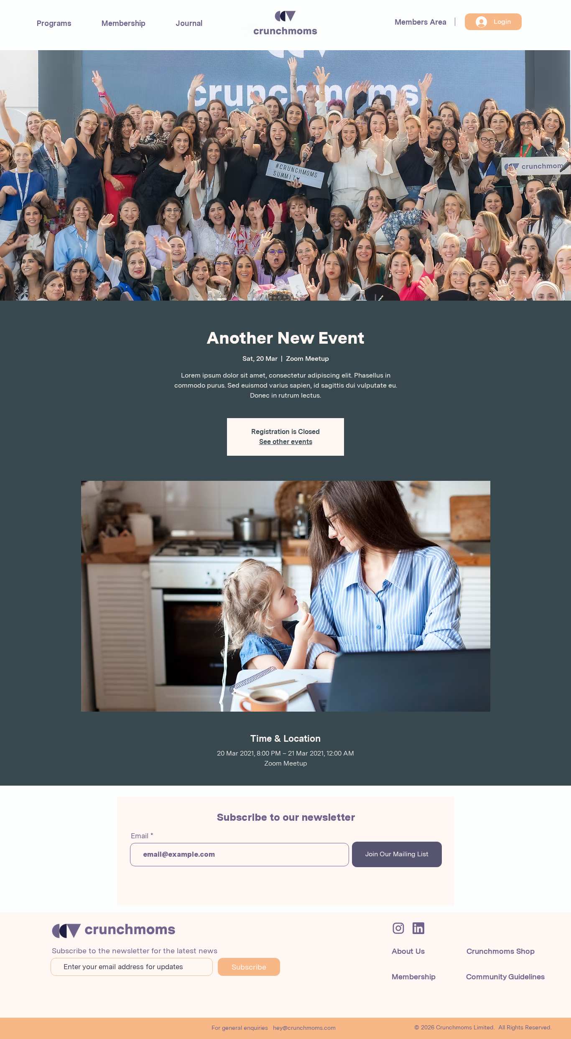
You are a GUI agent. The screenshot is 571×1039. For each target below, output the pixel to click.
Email (139, 836)
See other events (285, 442)
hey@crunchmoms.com (304, 1027)
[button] (54, 23)
